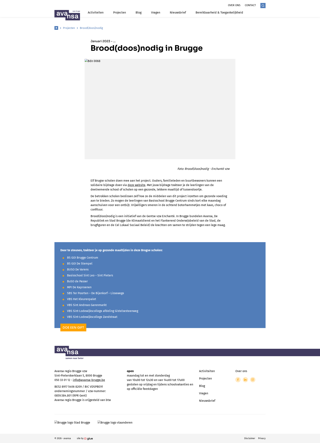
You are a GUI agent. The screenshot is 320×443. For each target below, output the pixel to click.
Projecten (119, 12)
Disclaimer (249, 438)
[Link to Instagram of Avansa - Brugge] (252, 379)
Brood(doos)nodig (91, 28)
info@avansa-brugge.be (89, 380)
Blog (138, 12)
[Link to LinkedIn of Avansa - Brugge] (245, 379)
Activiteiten (96, 12)
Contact (250, 5)
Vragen (155, 12)
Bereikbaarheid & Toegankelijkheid (219, 12)
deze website (136, 185)
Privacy (262, 438)
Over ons (234, 5)
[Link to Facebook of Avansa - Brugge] (238, 379)
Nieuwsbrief (178, 12)
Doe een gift (73, 328)
